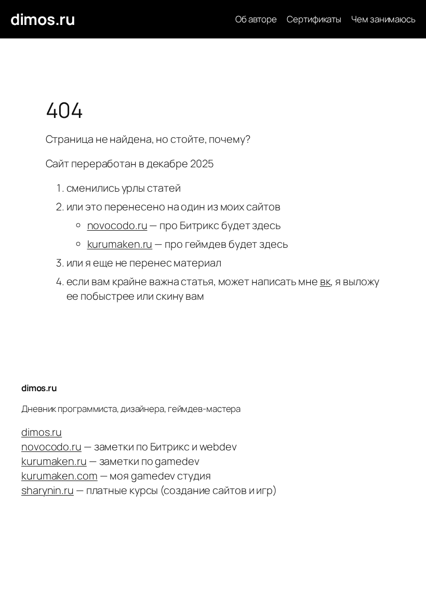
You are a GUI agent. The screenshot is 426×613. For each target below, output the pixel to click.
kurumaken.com (59, 476)
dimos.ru (42, 19)
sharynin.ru (47, 490)
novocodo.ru (117, 225)
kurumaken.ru (120, 244)
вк (325, 281)
